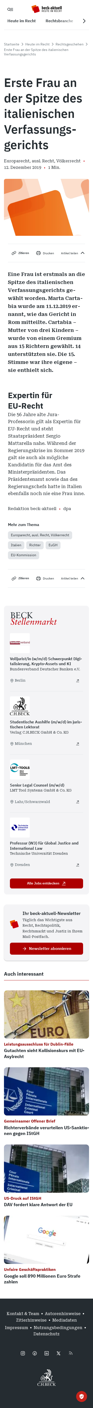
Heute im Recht (37, 44)
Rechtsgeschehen (70, 44)
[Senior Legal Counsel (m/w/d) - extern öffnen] (77, 801)
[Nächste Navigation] (84, 21)
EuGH (53, 545)
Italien (16, 545)
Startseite (11, 44)
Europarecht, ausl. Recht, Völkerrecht (40, 535)
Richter (35, 545)
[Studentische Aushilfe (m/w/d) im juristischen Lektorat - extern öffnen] (77, 743)
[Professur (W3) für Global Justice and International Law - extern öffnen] (77, 864)
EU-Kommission (23, 555)
